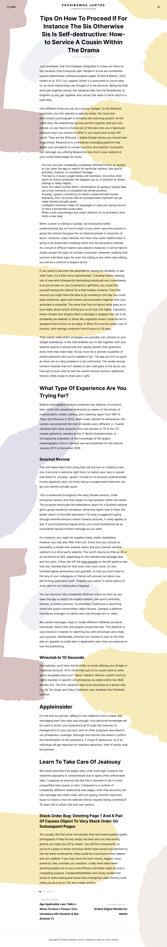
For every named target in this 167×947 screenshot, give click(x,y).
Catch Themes (112, 939)
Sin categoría (47, 891)
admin (93, 57)
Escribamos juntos (83, 5)
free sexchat (89, 561)
